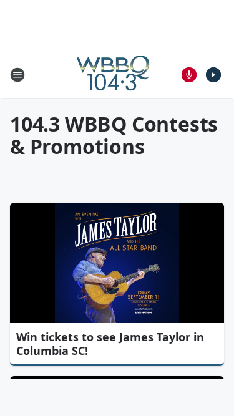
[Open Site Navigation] (17, 74)
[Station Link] (113, 74)
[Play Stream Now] (213, 74)
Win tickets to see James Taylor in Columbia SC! (110, 343)
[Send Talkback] (189, 74)
